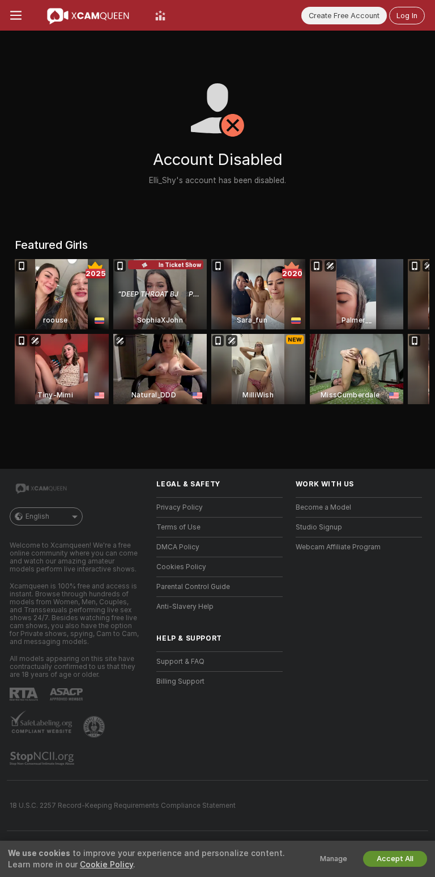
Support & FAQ (180, 662)
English (37, 516)
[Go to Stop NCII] (43, 758)
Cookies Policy (181, 567)
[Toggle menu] (16, 15)
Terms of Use (178, 527)
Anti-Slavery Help (185, 607)
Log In (406, 15)
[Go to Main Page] (88, 15)
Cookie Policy (106, 864)
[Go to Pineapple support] (95, 727)
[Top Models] (160, 15)
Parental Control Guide (193, 587)
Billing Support (180, 681)
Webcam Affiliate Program (338, 547)
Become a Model (323, 507)
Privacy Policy (179, 507)
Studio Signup (319, 527)
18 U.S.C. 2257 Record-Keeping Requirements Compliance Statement (123, 806)
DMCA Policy (177, 547)
